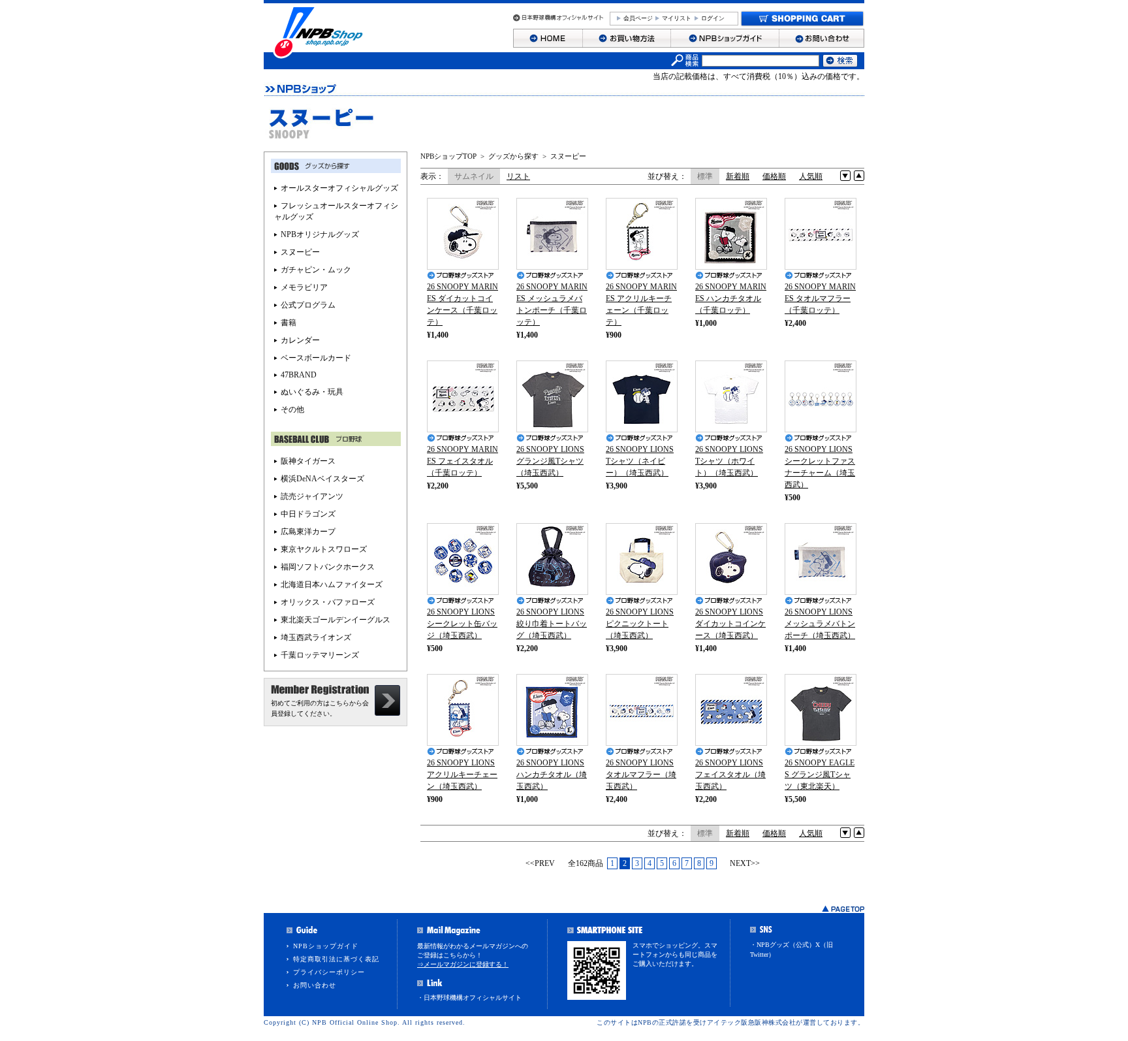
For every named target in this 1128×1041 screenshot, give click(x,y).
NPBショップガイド (325, 946)
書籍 (288, 322)
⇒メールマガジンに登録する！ (463, 964)
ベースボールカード (316, 357)
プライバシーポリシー (329, 972)
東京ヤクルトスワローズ (324, 549)
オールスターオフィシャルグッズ (339, 188)
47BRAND (299, 374)
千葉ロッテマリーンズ (320, 655)
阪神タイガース (308, 461)
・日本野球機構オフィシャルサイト (469, 997)
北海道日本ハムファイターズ (332, 584)
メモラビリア (304, 287)
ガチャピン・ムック (316, 269)
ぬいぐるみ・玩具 (312, 391)
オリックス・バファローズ (328, 602)
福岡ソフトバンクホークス (328, 566)
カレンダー (300, 340)
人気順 (810, 176)
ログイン (713, 18)
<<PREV (540, 863)
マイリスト (676, 18)
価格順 (774, 176)
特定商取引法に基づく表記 (336, 959)
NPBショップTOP (448, 156)
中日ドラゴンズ (308, 514)
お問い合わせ (314, 985)
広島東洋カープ (308, 531)
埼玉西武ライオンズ (316, 637)
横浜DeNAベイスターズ (322, 478)
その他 (292, 409)
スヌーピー (568, 156)
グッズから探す (513, 156)
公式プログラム (308, 305)
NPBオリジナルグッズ (320, 234)
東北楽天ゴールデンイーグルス (335, 619)
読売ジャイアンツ (312, 496)
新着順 (737, 176)
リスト (518, 176)
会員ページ (638, 18)
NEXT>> (745, 863)
